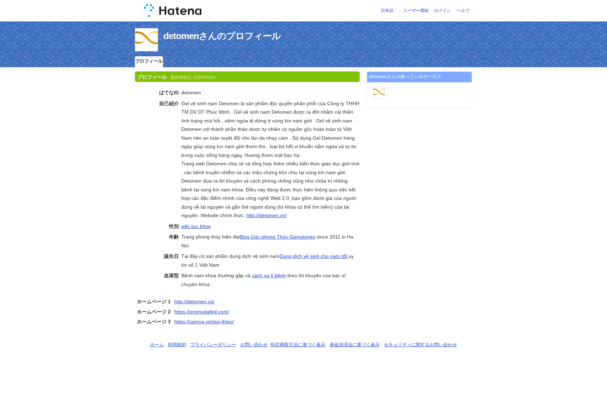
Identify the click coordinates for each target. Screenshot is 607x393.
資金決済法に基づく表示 (354, 344)
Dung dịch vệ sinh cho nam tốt (314, 256)
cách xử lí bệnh (269, 275)
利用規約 (177, 344)
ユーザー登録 (416, 10)
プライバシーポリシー (213, 344)
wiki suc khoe (196, 226)
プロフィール (149, 61)
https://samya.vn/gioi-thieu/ (204, 321)
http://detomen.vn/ (266, 215)
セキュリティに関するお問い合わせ (420, 344)
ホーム (157, 344)
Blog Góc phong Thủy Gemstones (277, 237)
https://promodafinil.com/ (201, 312)
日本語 (387, 10)
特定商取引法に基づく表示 (297, 344)
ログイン (442, 10)
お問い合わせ (254, 344)
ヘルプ (463, 10)
